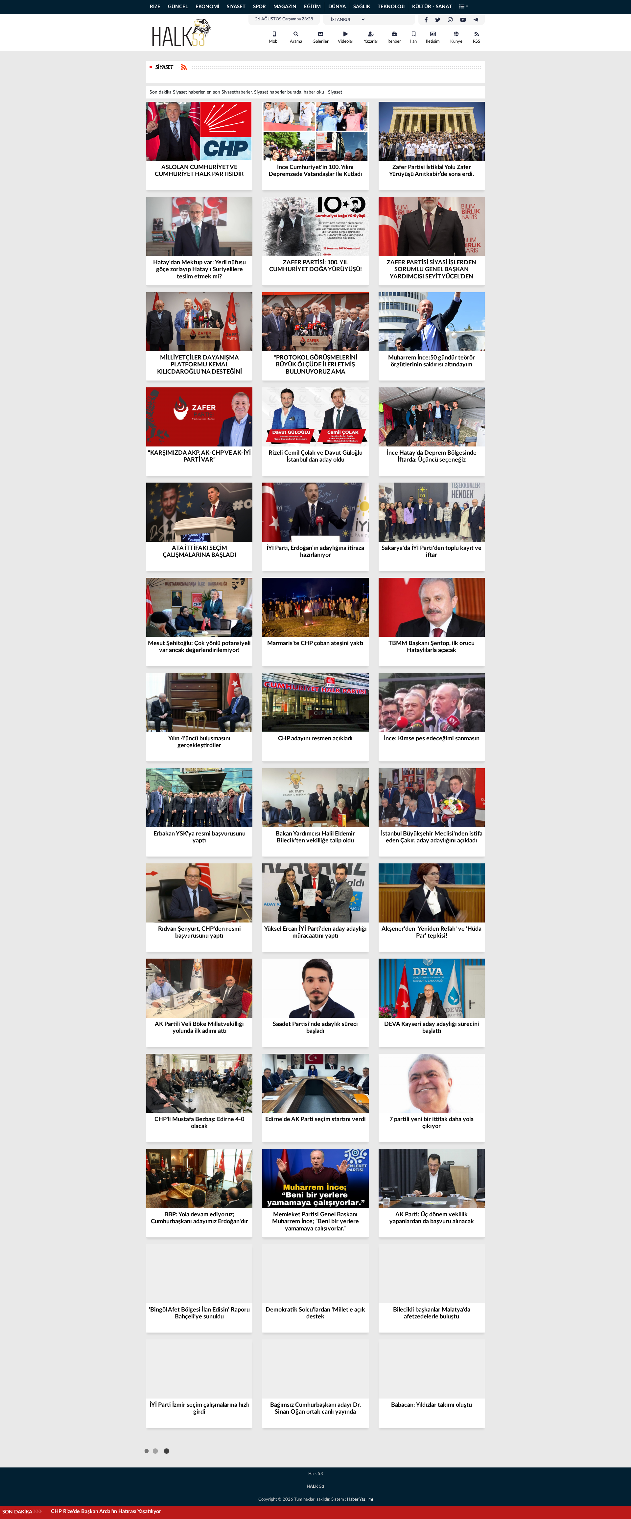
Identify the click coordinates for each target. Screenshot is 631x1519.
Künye (456, 41)
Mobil (274, 41)
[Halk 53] (184, 32)
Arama (296, 41)
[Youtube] (463, 20)
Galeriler (321, 41)
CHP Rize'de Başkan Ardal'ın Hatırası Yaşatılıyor (106, 1511)
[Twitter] (438, 20)
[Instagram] (450, 20)
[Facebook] (426, 20)
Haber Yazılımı (360, 1499)
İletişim (433, 41)
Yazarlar (371, 41)
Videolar (345, 41)
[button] (464, 7)
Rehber (394, 41)
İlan (413, 41)
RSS (476, 41)
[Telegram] (475, 20)
